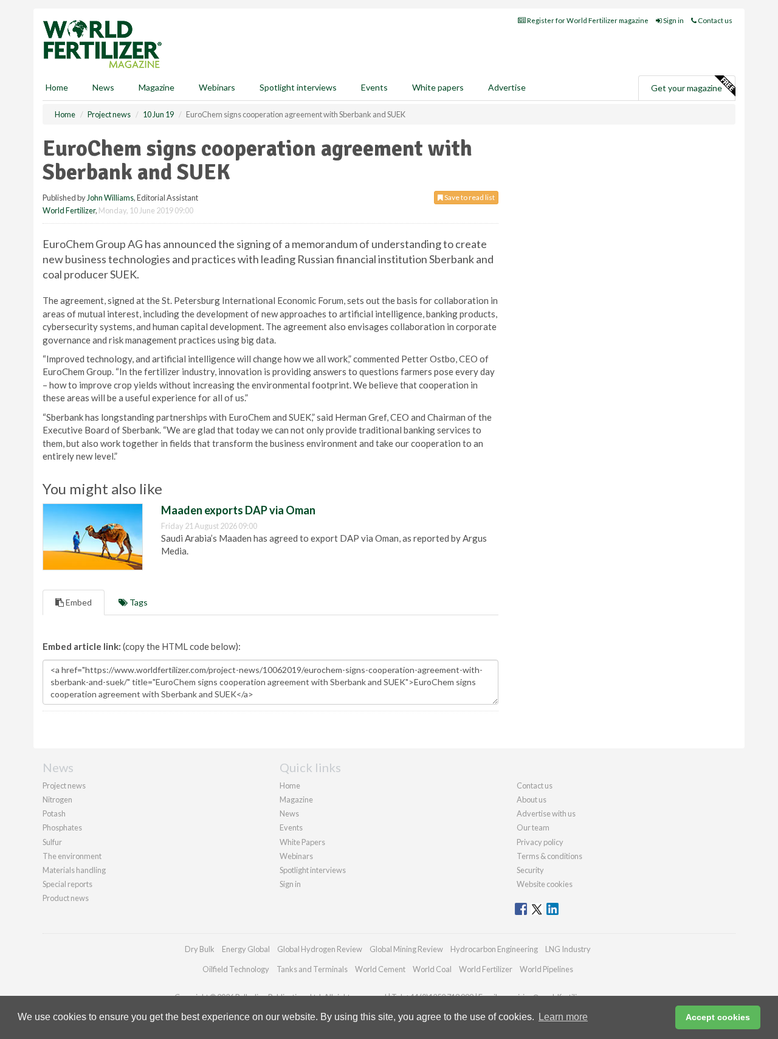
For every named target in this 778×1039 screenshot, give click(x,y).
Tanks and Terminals (312, 969)
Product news (66, 898)
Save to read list (469, 197)
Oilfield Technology (235, 969)
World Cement (380, 969)
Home (57, 87)
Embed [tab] (78, 602)
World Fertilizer (69, 210)
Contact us (714, 20)
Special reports (67, 884)
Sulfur (52, 842)
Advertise (507, 87)
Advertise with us (546, 813)
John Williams (110, 197)
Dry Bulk (200, 949)
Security (530, 870)
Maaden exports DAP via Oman (238, 510)
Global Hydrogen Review (319, 949)
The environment (72, 856)
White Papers (302, 842)
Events (374, 87)
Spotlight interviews (298, 87)
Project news (64, 785)
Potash (54, 813)
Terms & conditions (549, 856)
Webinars (217, 87)
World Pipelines (546, 969)
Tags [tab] (138, 602)
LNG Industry (568, 949)
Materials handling (74, 870)
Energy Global (246, 949)
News (289, 813)
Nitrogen (57, 799)
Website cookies (545, 884)
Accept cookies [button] (718, 1017)
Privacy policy (540, 842)
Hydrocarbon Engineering (494, 949)
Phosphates (62, 827)
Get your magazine (686, 88)
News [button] (103, 87)
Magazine (156, 87)
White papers (438, 87)
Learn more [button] (563, 1017)
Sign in (673, 20)
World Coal (432, 969)
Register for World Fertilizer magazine (587, 20)
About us (531, 799)
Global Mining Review (406, 949)
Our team (533, 827)
